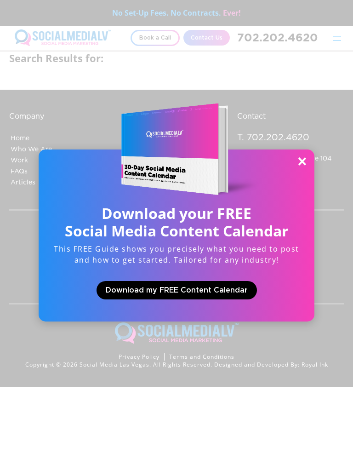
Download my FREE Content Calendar (177, 290)
